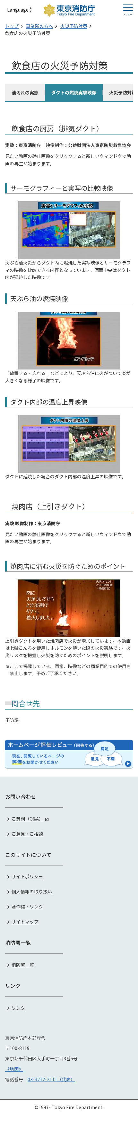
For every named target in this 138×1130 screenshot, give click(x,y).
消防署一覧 (23, 964)
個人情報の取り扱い (32, 891)
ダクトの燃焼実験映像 (73, 92)
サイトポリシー (27, 876)
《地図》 (14, 1069)
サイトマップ (25, 921)
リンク (18, 1007)
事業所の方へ (39, 26)
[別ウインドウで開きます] (69, 754)
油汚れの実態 (25, 92)
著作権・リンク (27, 906)
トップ (12, 26)
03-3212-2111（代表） (51, 1079)
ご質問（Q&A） (27, 818)
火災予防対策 (73, 26)
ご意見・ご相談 (27, 833)
